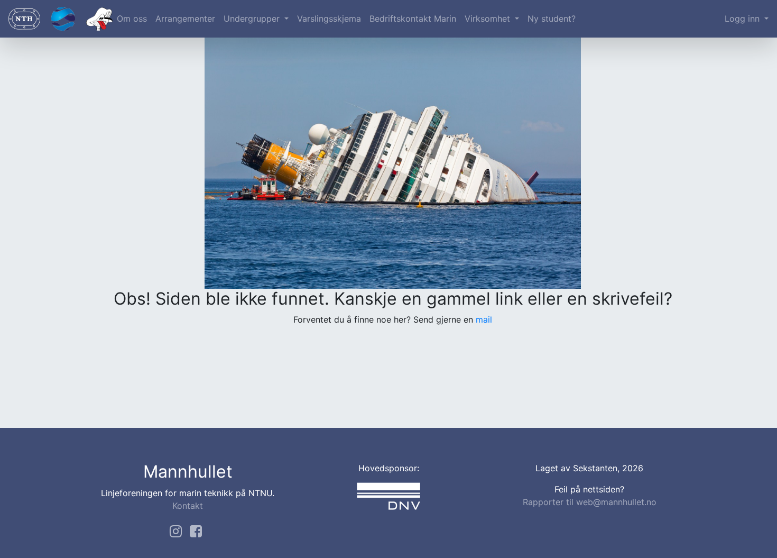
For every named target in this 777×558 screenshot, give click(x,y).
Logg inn (743, 18)
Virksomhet (489, 18)
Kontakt (187, 505)
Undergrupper (253, 18)
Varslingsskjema (329, 18)
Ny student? (552, 18)
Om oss (132, 18)
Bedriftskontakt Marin (412, 18)
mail (484, 319)
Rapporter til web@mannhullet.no (589, 502)
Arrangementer (185, 18)
